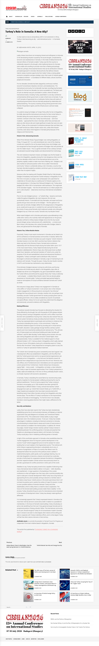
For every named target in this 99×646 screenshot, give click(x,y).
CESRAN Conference (60, 16)
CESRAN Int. (8, 38)
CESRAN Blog (18, 16)
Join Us (28, 639)
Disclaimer (41, 639)
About (10, 16)
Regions (26, 16)
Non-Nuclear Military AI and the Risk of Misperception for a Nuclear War (70, 623)
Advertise (34, 639)
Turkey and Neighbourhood (12, 28)
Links (23, 639)
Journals (39, 16)
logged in (14, 557)
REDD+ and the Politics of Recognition (61, 619)
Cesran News (16, 639)
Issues (32, 16)
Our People (9, 639)
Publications (49, 16)
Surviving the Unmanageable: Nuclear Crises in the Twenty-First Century (70, 627)
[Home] (6, 16)
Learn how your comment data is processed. (39, 562)
